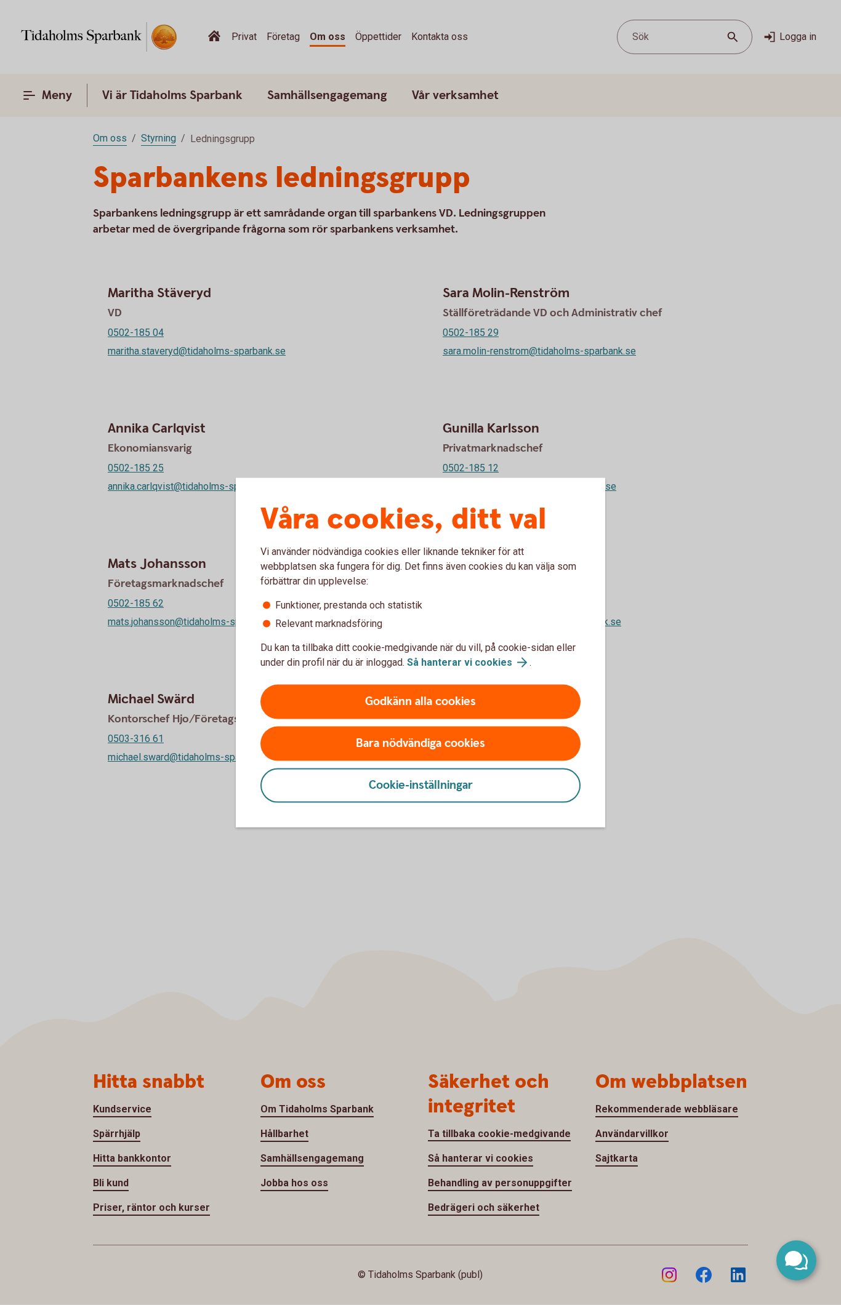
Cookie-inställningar (421, 785)
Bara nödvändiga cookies (420, 743)
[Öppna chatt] (796, 1260)
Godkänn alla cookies (420, 701)
